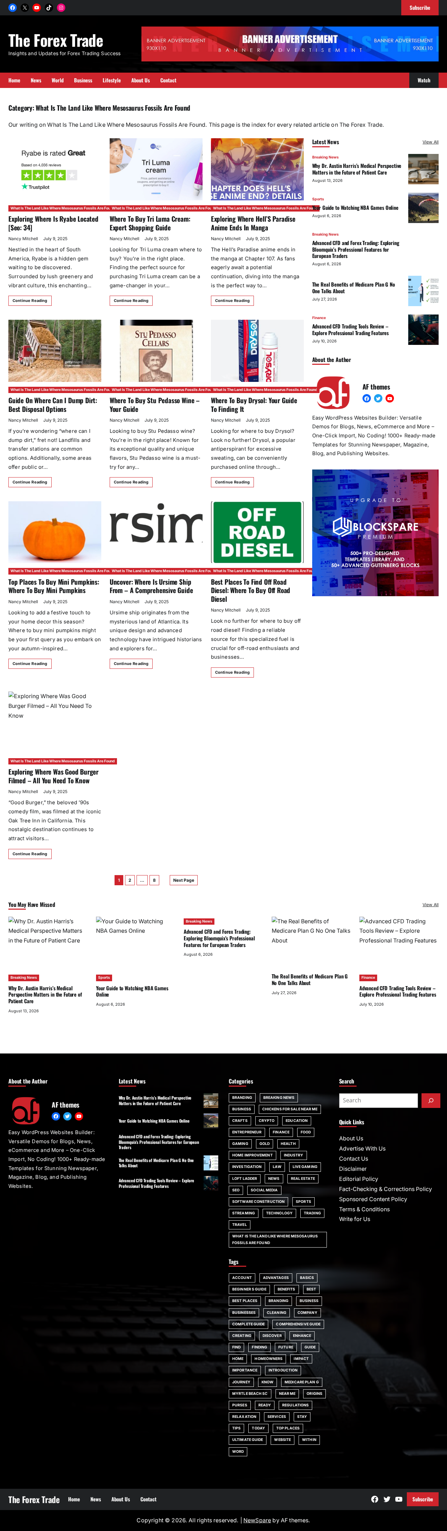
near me (287, 1393)
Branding (242, 1097)
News (273, 1178)
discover (272, 1335)
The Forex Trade (55, 39)
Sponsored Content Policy (373, 1199)
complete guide (248, 1324)
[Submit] (431, 1100)
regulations (295, 1405)
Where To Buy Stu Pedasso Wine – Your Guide (155, 404)
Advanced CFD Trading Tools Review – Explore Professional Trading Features (350, 330)
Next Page (183, 880)
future (285, 1347)
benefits (286, 1289)
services (277, 1416)
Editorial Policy (358, 1179)
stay (302, 1416)
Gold (264, 1143)
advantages (276, 1277)
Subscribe (422, 1499)
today (258, 1428)
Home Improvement (252, 1155)
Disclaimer (353, 1169)
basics (307, 1277)
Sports (318, 199)
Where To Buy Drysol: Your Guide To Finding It (254, 404)
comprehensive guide (298, 1324)
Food (306, 1132)
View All (431, 142)
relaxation (244, 1416)
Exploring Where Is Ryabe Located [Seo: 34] (53, 223)
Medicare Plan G (302, 1382)
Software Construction (258, 1201)
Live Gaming (305, 1166)
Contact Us (353, 1158)
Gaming (240, 1143)
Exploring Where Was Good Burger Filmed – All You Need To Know (53, 776)
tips (236, 1428)
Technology (279, 1213)
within (309, 1439)
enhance (302, 1335)
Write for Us (354, 1219)
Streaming (243, 1213)
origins (314, 1393)
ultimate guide (247, 1439)
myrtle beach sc (250, 1393)
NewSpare (257, 1520)
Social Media (264, 1190)
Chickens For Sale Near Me (290, 1109)
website (282, 1439)
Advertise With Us (362, 1148)
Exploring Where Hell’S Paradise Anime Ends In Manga (253, 223)
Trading (312, 1213)
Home (237, 1358)
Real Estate (303, 1178)
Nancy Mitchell (23, 238)
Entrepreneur (247, 1132)
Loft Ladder (244, 1178)
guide (310, 1347)
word (238, 1451)
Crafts (240, 1120)
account (242, 1277)
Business (241, 1109)
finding (259, 1347)
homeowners (269, 1358)
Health (288, 1143)
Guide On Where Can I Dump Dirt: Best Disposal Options (52, 404)
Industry (293, 1155)
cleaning (276, 1312)
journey (241, 1382)
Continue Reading (30, 300)
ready (264, 1405)
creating (241, 1335)
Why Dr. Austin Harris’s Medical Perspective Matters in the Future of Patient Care (357, 169)
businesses (244, 1312)
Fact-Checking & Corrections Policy (385, 1189)
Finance (319, 318)
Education (297, 1120)
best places (244, 1301)
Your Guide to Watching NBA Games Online (355, 208)
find (236, 1347)
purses (239, 1405)
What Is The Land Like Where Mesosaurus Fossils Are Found (62, 208)
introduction (283, 1370)
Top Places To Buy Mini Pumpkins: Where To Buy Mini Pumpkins (53, 586)
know (267, 1382)
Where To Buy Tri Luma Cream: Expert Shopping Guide (150, 223)
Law (277, 1166)
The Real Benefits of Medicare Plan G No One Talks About (353, 288)
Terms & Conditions (364, 1209)
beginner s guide (249, 1289)
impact (301, 1358)
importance (244, 1370)
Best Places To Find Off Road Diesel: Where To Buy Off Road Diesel (250, 590)
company (307, 1312)
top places (288, 1428)
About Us (351, 1138)
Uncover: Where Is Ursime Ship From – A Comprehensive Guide (151, 586)
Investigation (247, 1166)
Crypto (267, 1120)
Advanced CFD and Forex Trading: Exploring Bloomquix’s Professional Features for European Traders (355, 249)
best (311, 1289)
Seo (236, 1190)
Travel (239, 1224)
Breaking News (325, 157)
